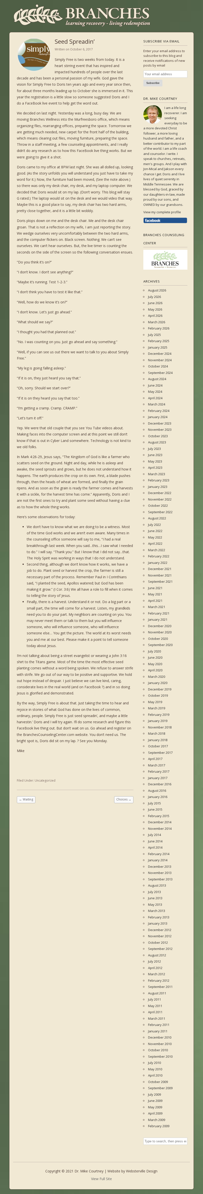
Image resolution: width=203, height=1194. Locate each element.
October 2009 (158, 1082)
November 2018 (160, 727)
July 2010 (154, 1062)
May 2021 (155, 594)
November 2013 (160, 872)
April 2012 (155, 968)
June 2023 (155, 455)
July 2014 (154, 834)
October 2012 (158, 942)
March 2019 (156, 708)
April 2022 (155, 543)
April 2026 (155, 315)
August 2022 (157, 518)
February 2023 (158, 480)
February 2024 (158, 410)
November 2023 (160, 429)
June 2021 (155, 588)
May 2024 (155, 391)
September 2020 (160, 645)
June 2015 (155, 809)
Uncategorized (45, 780)
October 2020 (158, 638)
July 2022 (154, 524)
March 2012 (156, 974)
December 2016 (159, 784)
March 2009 (156, 1120)
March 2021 (156, 607)
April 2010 (155, 1075)
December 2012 (159, 930)
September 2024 (160, 372)
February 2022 (158, 556)
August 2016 (157, 790)
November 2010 (160, 1044)
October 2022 (158, 505)
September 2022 (160, 512)
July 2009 (154, 1094)
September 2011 (160, 986)
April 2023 (155, 467)
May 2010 (155, 1069)
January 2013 (157, 923)
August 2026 (157, 290)
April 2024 (155, 398)
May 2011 (155, 1006)
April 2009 (155, 1113)
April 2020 (155, 670)
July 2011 (154, 999)
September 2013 (160, 879)
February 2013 (158, 917)
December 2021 (159, 569)
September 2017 (160, 752)
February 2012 (158, 980)
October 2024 (158, 366)
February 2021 (158, 613)
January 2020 (157, 683)
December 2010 (159, 1037)
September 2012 (160, 948)
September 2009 (160, 1088)
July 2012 (154, 961)
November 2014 (160, 828)
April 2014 (155, 847)
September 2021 (160, 581)
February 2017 (158, 771)
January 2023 (157, 486)
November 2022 (160, 499)
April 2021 (155, 600)
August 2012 (157, 955)
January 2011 (157, 1031)
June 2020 (155, 657)
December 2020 (159, 626)
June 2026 (155, 303)
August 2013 (157, 885)
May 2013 (155, 904)
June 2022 (155, 531)
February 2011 (158, 1024)
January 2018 (157, 740)
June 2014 (155, 841)
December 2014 (159, 822)
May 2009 (155, 1107)
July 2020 (154, 651)
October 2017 (158, 746)
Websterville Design (141, 1171)
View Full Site (101, 1178)
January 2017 (157, 778)
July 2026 (154, 296)
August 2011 (157, 993)
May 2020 (155, 664)
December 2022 (159, 493)
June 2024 (155, 385)
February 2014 (158, 854)
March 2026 (156, 322)
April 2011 (155, 1012)
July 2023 (154, 448)
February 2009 (158, 1126)
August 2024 (157, 379)
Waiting (26, 799)
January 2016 (157, 797)
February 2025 (158, 341)
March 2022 (156, 550)
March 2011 (156, 1018)
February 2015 (158, 816)
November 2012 (160, 936)
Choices (123, 799)
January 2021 (157, 619)
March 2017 (156, 765)
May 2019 (155, 702)
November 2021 (160, 575)
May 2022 (155, 537)
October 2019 (158, 695)
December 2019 (159, 689)
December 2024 (159, 353)
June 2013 (155, 898)
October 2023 (158, 436)
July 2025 (154, 334)
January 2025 (157, 347)
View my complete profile (162, 212)
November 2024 (160, 360)
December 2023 (159, 423)
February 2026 (158, 328)
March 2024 (156, 404)
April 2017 (155, 759)
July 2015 (154, 803)
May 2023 (155, 461)
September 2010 (160, 1056)
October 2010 (158, 1050)
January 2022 (157, 562)
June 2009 (155, 1100)
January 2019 (157, 721)
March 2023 (156, 474)
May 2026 (155, 309)
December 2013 (159, 866)
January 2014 (157, 860)
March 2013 (156, 910)
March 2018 (156, 733)
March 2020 (156, 676)
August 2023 (157, 442)
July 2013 (154, 892)
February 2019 (158, 714)
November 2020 (160, 632)
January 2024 (157, 417)
